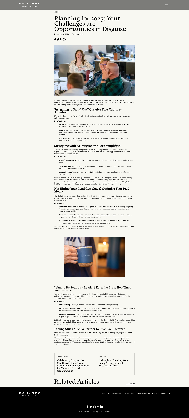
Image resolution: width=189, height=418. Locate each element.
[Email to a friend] (64, 39)
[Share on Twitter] (58, 39)
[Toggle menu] (167, 5)
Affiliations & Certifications (110, 393)
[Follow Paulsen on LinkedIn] (61, 39)
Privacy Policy (129, 393)
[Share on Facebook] (55, 39)
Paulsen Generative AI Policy (148, 393)
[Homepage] (29, 5)
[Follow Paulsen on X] (91, 406)
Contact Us (165, 393)
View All (131, 383)
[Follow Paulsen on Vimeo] (98, 406)
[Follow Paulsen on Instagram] (94, 406)
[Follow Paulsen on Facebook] (87, 406)
